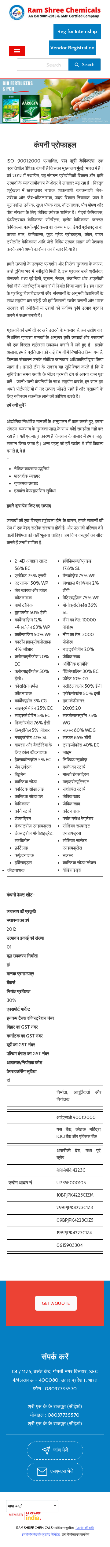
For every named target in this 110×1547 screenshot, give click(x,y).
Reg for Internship (77, 31)
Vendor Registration (72, 48)
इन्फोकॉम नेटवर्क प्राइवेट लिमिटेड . (41, 1534)
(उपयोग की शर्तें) (84, 1528)
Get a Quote (56, 1303)
